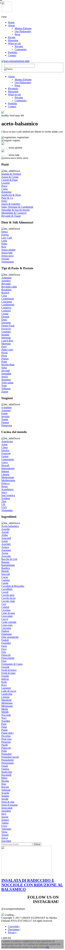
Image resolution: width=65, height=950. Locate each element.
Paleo (4, 243)
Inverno (5, 416)
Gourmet (6, 331)
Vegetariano (7, 261)
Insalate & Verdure (11, 174)
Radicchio (6, 771)
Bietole (5, 571)
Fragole (5, 667)
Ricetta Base (7, 364)
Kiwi (4, 685)
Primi (4, 361)
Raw (3, 246)
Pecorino (6, 736)
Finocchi (5, 655)
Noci (3, 718)
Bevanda (6, 283)
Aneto (4, 541)
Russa (4, 486)
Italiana (5, 471)
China (4, 447)
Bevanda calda (9, 286)
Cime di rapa (8, 613)
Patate (4, 730)
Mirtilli (4, 712)
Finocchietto (7, 658)
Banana (5, 562)
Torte (4, 385)
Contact (12, 55)
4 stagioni (6, 407)
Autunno (6, 410)
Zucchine (6, 840)
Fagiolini (6, 643)
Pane (3, 724)
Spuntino (6, 379)
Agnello (5, 529)
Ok (47, 947)
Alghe (4, 535)
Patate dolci (7, 733)
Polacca (5, 483)
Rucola (5, 786)
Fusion (4, 456)
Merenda (6, 343)
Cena (4, 295)
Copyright (13, 926)
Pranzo (5, 358)
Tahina (4, 822)
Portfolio (12, 52)
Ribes (4, 777)
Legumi (5, 183)
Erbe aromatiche (9, 637)
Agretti (5, 532)
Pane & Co (7, 197)
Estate (4, 413)
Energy (5, 234)
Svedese (5, 498)
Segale (4, 798)
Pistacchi (6, 748)
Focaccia (6, 328)
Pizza (4, 355)
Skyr (3, 813)
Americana (7, 441)
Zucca (4, 837)
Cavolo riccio (8, 598)
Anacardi (6, 538)
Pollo (4, 751)
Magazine (13, 40)
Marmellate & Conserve (13, 212)
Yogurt (4, 834)
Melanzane (7, 706)
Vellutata (5, 388)
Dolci (4, 200)
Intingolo (6, 337)
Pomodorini (7, 760)
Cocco (4, 619)
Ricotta (5, 780)
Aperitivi (6, 280)
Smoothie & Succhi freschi (15, 209)
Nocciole (6, 715)
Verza (4, 831)
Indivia (5, 679)
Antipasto (6, 277)
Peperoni (6, 742)
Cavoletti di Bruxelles (12, 586)
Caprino (5, 580)
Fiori (3, 661)
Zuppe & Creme (9, 177)
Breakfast (6, 191)
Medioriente (7, 477)
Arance (5, 547)
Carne (4, 189)
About (11, 25)
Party (4, 346)
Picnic (4, 352)
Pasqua (5, 422)
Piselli (4, 745)
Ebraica (5, 450)
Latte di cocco (8, 691)
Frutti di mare (8, 673)
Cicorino (5, 610)
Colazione (6, 301)
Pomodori (6, 754)
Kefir (4, 682)
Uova (4, 825)
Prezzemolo (7, 762)
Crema (4, 313)
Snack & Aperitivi (10, 203)
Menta (4, 709)
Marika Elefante (23, 28)
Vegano (5, 258)
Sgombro (6, 810)
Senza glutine (8, 249)
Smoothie (6, 373)
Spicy (4, 492)
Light (4, 240)
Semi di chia (7, 801)
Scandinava (7, 489)
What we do (14, 43)
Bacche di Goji (9, 559)
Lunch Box (7, 340)
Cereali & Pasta (9, 180)
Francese (6, 453)
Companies (20, 49)
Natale (4, 419)
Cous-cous (6, 625)
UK (3, 504)
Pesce (4, 186)
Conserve (6, 307)
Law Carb (6, 237)
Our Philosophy (23, 31)
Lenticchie (6, 694)
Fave (3, 649)
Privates (19, 46)
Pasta (4, 727)
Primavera (6, 425)
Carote (4, 583)
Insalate (5, 334)
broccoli (5, 574)
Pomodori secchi (10, 757)
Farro (4, 646)
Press (17, 34)
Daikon (5, 631)
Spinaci (5, 819)
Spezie (4, 816)
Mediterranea (8, 480)
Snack (4, 376)
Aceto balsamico (10, 526)
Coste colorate (8, 622)
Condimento (7, 304)
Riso (3, 783)
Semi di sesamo (9, 804)
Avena (4, 553)
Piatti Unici (7, 349)
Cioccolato (7, 616)
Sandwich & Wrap (11, 194)
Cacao (4, 577)
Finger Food (7, 325)
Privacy (12, 932)
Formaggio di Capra (11, 664)
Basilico (5, 568)
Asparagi (6, 550)
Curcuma (6, 628)
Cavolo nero (7, 595)
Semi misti (6, 807)
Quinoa (5, 768)
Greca (4, 462)
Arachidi (5, 544)
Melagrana (6, 703)
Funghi (5, 676)
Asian (4, 444)
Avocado (6, 556)
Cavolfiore (6, 589)
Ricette (11, 37)
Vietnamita (7, 510)
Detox (4, 231)
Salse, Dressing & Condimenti (17, 206)
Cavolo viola (8, 601)
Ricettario (13, 88)
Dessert (5, 316)
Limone (5, 697)
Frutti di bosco (8, 670)
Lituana (5, 474)
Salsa (4, 367)
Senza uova (7, 255)
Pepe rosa (6, 739)
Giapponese (7, 459)
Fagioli (5, 640)
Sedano (5, 795)
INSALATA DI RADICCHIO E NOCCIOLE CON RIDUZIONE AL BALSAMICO (32, 885)
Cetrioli (5, 607)
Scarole (5, 792)
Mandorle (6, 700)
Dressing (6, 322)
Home (11, 22)
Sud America (8, 495)
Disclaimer (13, 929)
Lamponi (6, 688)
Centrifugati (7, 298)
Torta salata (7, 382)
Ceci (3, 604)
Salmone (5, 789)
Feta (3, 652)
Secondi (5, 370)
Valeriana (6, 828)
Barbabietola (8, 565)
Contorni (6, 310)
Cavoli (4, 592)
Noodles (5, 721)
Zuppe (4, 391)
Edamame (6, 634)
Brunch (5, 292)
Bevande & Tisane (11, 215)
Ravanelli (6, 774)
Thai (3, 501)
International (7, 468)
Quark (4, 765)
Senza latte (7, 252)
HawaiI (5, 465)
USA (4, 507)
